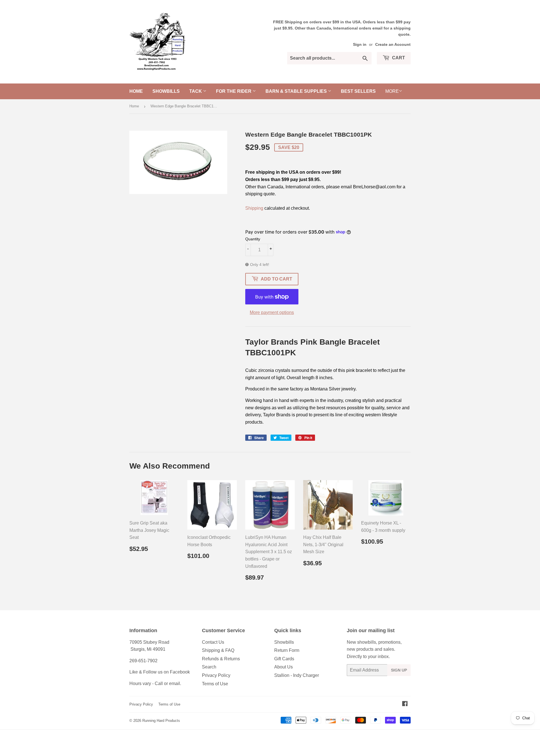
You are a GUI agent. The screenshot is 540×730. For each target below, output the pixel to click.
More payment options (272, 312)
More (392, 91)
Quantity (252, 239)
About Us (283, 667)
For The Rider (234, 91)
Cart (398, 57)
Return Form (286, 650)
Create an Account (393, 44)
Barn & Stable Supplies (297, 91)
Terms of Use (215, 683)
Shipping (254, 208)
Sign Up (399, 670)
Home (136, 91)
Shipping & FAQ (218, 650)
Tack (196, 91)
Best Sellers (358, 91)
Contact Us (213, 642)
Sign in (359, 44)
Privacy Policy (216, 675)
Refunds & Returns (221, 658)
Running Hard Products (161, 720)
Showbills (166, 91)
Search (209, 667)
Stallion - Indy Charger (296, 675)
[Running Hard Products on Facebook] (405, 704)
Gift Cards (284, 658)
